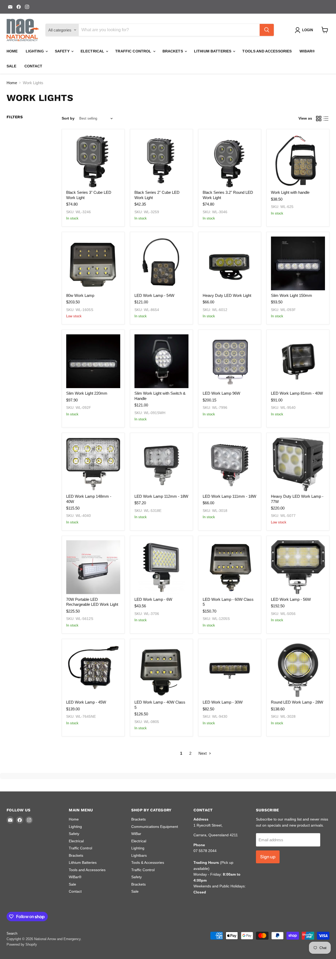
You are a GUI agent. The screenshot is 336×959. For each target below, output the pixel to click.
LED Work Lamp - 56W (291, 599)
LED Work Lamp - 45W (86, 702)
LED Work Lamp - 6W (153, 599)
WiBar (136, 834)
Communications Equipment (154, 826)
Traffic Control (133, 51)
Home (12, 51)
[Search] (267, 30)
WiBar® (307, 51)
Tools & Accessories (147, 862)
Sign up (267, 856)
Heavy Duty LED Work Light (227, 295)
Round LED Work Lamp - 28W (297, 702)
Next (203, 753)
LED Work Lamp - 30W (223, 702)
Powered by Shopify (22, 944)
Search (12, 933)
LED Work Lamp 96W (221, 393)
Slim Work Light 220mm (86, 393)
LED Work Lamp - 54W (154, 295)
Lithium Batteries (213, 51)
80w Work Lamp (80, 295)
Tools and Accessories (267, 51)
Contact (33, 66)
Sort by (68, 118)
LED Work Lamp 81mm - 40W (297, 393)
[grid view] (318, 118)
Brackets (173, 51)
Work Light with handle (290, 192)
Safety (63, 51)
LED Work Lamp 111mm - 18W (229, 496)
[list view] (326, 118)
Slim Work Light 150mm (291, 295)
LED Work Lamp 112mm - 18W (161, 496)
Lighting (35, 51)
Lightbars (139, 855)
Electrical (93, 51)
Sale (12, 66)
